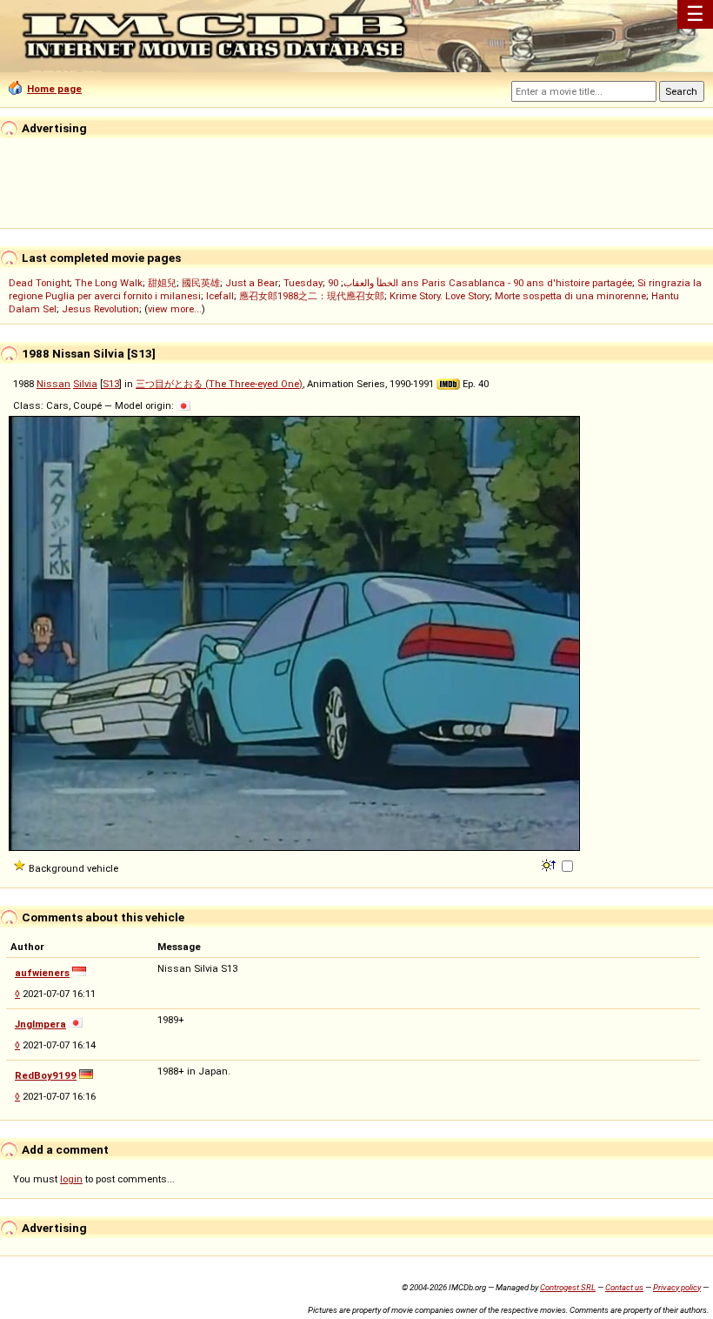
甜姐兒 (162, 283)
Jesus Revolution (100, 309)
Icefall (220, 296)
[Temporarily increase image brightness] (550, 864)
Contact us (624, 1287)
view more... (175, 309)
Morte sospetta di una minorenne (570, 296)
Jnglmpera (40, 1024)
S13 (111, 384)
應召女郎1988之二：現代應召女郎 (311, 296)
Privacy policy (677, 1287)
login (71, 1179)
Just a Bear (251, 283)
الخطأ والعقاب (370, 283)
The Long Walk (109, 283)
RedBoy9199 (46, 1075)
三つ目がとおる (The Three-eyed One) (219, 384)
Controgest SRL (568, 1287)
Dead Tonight (39, 283)
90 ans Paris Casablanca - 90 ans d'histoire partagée (480, 283)
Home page (54, 89)
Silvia (85, 384)
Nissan (53, 384)
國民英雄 (201, 283)
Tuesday (303, 283)
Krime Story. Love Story (440, 296)
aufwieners (42, 973)
